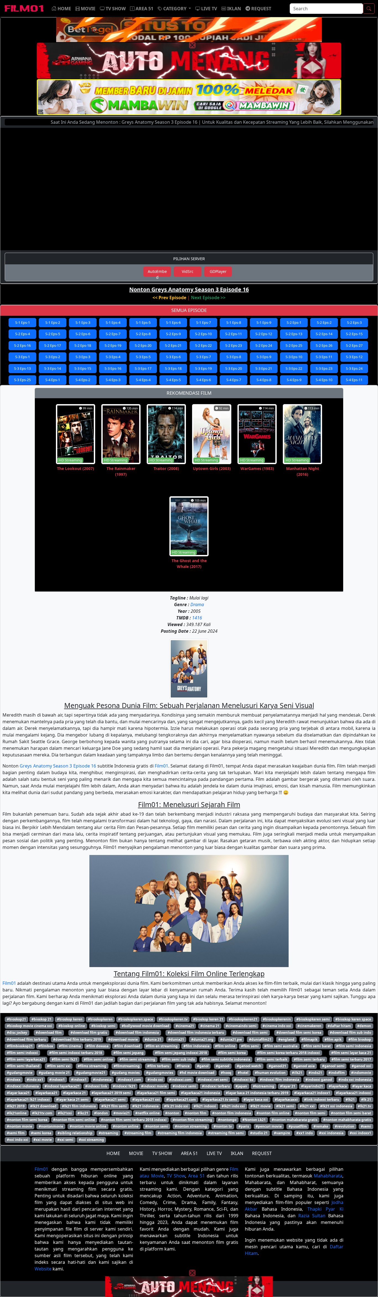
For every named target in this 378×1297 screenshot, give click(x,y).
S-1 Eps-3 (83, 322)
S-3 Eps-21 (263, 368)
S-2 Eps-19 (113, 345)
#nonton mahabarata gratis (294, 1119)
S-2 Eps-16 (22, 345)
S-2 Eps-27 (354, 345)
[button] (174, 8)
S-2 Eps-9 (173, 333)
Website (43, 1269)
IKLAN (237, 1153)
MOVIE (136, 1153)
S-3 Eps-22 (294, 368)
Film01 (161, 766)
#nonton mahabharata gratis (347, 1119)
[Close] (192, 45)
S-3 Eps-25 (22, 379)
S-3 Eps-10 (294, 356)
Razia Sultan (311, 1216)
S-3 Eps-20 (233, 368)
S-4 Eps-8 (264, 379)
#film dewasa (97, 1046)
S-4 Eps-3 (113, 379)
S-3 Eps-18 (173, 368)
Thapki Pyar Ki (325, 1209)
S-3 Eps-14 (52, 368)
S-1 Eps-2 (52, 322)
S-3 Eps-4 (113, 356)
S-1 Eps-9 (264, 322)
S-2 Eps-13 (294, 333)
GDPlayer (218, 271)
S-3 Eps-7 (203, 356)
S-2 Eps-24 (263, 345)
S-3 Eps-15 (82, 368)
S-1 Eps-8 (233, 322)
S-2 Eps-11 (233, 333)
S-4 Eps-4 (143, 379)
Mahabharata (328, 1176)
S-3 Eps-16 (113, 368)
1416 (197, 618)
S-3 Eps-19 (203, 368)
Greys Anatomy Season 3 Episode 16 (58, 766)
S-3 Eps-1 (22, 356)
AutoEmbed (157, 273)
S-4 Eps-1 (52, 379)
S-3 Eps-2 (52, 356)
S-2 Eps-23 (233, 345)
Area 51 (196, 1176)
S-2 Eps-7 (113, 333)
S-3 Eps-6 (173, 356)
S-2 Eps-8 (143, 333)
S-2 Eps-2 (324, 322)
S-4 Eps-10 (324, 379)
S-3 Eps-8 (233, 356)
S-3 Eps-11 (324, 356)
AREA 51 (189, 1153)
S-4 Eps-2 (83, 379)
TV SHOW (162, 1153)
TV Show (176, 1176)
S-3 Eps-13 (22, 368)
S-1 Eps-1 (22, 322)
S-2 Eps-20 (143, 345)
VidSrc (187, 271)
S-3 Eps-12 (354, 356)
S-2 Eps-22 (203, 345)
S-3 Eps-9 (264, 356)
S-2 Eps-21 (173, 345)
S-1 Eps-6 (173, 322)
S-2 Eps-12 (263, 333)
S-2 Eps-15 (354, 333)
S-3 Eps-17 (143, 368)
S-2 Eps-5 (52, 333)
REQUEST (262, 1153)
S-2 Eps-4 (22, 333)
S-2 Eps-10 (203, 333)
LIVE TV (214, 1153)
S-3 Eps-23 (324, 368)
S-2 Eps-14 (324, 333)
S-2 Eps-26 (324, 345)
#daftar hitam (339, 1026)
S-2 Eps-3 (354, 322)
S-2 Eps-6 (83, 333)
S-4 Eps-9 (294, 379)
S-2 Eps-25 (294, 345)
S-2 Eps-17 (52, 345)
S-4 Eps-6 (203, 379)
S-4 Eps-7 (233, 379)
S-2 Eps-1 (294, 322)
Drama (197, 604)
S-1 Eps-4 (113, 322)
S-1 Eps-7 (203, 322)
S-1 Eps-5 (143, 322)
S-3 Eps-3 (83, 356)
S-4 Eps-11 (354, 379)
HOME (113, 1153)
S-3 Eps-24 (354, 368)
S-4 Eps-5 (173, 379)
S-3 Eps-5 (143, 356)
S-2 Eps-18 (82, 345)
